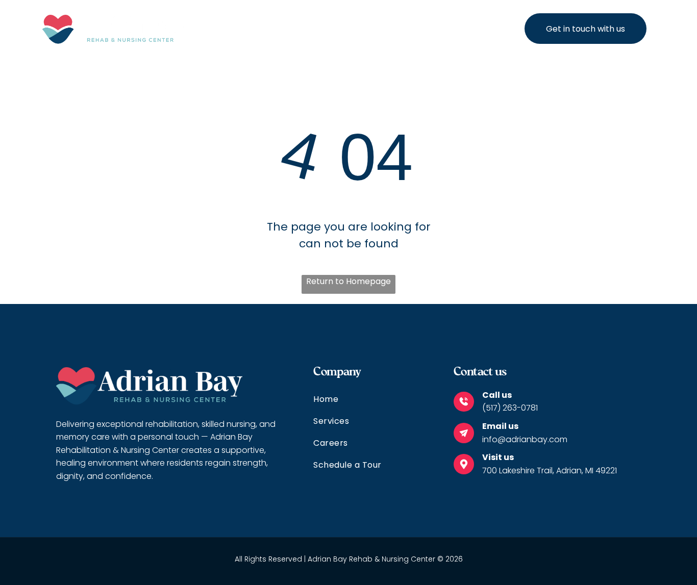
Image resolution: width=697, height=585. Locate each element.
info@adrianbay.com (524, 439)
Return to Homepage (348, 281)
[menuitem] (284, 29)
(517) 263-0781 (510, 408)
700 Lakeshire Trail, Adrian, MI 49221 (549, 470)
